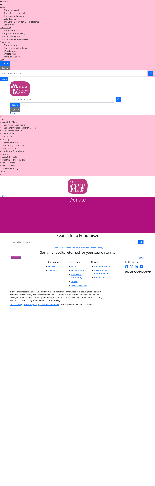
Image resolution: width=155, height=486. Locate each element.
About (3, 7)
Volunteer (52, 270)
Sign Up (15, 109)
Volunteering (10, 19)
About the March (11, 10)
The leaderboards (12, 30)
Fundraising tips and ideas (16, 39)
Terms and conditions (49, 304)
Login (4, 79)
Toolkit (74, 281)
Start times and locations (15, 48)
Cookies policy (30, 304)
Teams (141, 257)
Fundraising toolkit (12, 36)
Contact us (9, 24)
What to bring (10, 51)
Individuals (16, 257)
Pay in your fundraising (14, 33)
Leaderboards (77, 270)
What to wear (10, 54)
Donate (5, 63)
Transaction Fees (79, 285)
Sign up (5, 68)
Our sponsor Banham (14, 16)
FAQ (2, 59)
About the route (11, 45)
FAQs (73, 266)
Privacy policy (16, 304)
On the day (5, 42)
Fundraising (5, 27)
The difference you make (15, 13)
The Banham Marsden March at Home (21, 21)
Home (5, 1)
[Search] (150, 73)
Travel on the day (11, 56)
